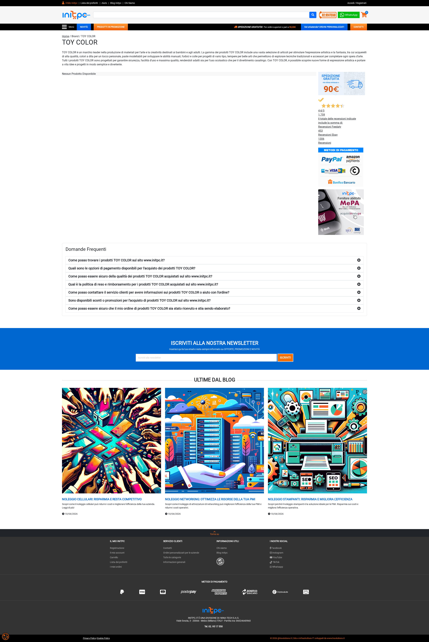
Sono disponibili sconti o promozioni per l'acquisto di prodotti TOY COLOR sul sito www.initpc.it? (139, 300)
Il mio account (117, 552)
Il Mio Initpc (71, 3)
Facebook (276, 548)
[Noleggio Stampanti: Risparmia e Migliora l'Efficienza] (317, 441)
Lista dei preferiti (89, 3)
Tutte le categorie (172, 557)
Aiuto (104, 3)
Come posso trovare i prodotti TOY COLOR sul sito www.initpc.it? (116, 260)
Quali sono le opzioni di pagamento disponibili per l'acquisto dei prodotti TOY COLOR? (131, 268)
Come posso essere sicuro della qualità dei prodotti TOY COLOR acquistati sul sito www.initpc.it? (140, 276)
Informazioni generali (174, 562)
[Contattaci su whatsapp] (349, 14)
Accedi (351, 3)
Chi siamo (222, 548)
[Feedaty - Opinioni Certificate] (220, 561)
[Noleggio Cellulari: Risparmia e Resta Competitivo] (111, 441)
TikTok (275, 562)
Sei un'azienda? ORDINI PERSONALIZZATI (324, 27)
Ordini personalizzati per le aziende (181, 552)
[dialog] (5, 636)
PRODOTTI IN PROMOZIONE (111, 27)
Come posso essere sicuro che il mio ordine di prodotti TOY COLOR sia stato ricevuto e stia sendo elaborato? (149, 308)
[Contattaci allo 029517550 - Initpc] (327, 14)
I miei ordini (116, 566)
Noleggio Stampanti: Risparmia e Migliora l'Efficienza (310, 499)
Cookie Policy (103, 638)
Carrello (114, 557)
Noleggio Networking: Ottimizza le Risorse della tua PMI (210, 499)
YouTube (277, 557)
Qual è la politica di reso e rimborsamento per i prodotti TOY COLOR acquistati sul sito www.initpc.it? (143, 284)
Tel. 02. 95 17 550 (213, 626)
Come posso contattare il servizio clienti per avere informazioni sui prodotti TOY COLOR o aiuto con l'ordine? (148, 292)
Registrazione (117, 548)
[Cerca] (312, 15)
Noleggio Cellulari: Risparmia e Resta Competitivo (102, 499)
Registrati (361, 3)
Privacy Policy (89, 638)
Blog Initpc (222, 552)
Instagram (277, 552)
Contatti (167, 548)
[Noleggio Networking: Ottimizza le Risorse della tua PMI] (214, 441)
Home (65, 36)
